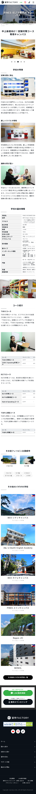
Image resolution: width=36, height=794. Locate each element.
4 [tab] (21, 61)
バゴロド (27, 473)
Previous (2, 50)
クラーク (19, 475)
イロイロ (8, 473)
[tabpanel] (18, 49)
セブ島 (18, 473)
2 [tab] (15, 61)
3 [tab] (18, 61)
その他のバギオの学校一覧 (18, 677)
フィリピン (13, 24)
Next (33, 48)
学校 (7, 24)
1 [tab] (11, 61)
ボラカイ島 (8, 475)
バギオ (19, 24)
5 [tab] (24, 61)
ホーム (3, 24)
